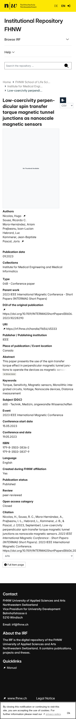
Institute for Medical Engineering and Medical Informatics (25, 86)
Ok (68, 713)
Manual (11, 667)
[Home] (20, 6)
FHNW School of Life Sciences (33, 82)
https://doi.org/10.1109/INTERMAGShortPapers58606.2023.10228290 (37, 316)
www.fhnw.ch (17, 698)
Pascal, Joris (11, 241)
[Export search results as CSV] (63, 100)
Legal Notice (45, 698)
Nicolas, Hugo (12, 216)
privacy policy (53, 714)
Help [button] (8, 52)
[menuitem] (38, 39)
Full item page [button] (15, 564)
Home (7, 82)
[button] (69, 6)
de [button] (56, 6)
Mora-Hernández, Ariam (19, 224)
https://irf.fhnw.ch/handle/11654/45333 (31, 328)
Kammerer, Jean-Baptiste (19, 237)
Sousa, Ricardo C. (14, 220)
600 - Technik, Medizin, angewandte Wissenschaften (37, 404)
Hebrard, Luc (11, 233)
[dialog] (38, 710)
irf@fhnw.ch (20, 624)
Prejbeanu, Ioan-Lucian (18, 228)
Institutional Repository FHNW (33, 25)
